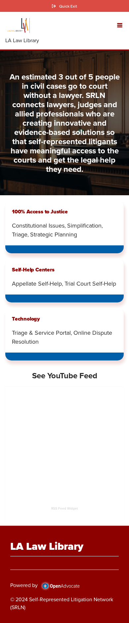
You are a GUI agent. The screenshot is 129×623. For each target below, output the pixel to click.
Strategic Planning (53, 234)
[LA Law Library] (17, 25)
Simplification (84, 225)
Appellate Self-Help (37, 283)
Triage (19, 234)
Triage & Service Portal (41, 332)
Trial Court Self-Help (90, 283)
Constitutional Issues (38, 225)
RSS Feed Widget (64, 508)
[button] (119, 24)
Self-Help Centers (33, 269)
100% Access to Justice (40, 211)
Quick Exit (68, 6)
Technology (26, 319)
